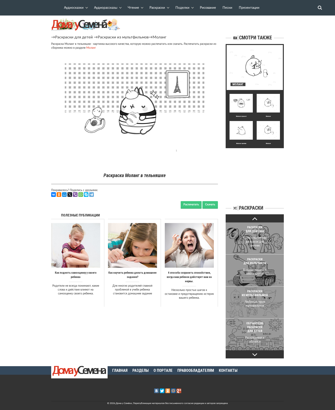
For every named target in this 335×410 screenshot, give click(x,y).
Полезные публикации (80, 215)
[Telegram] (91, 194)
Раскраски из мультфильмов (123, 37)
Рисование (208, 7)
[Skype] (86, 194)
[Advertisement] (255, 172)
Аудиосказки (74, 7)
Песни (227, 7)
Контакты (228, 370)
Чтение (133, 7)
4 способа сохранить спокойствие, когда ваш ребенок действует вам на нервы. (189, 277)
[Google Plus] (179, 390)
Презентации (249, 7)
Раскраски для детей (74, 37)
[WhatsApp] (80, 194)
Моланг (159, 37)
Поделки (182, 7)
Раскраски (157, 7)
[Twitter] (162, 390)
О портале (163, 370)
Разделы (140, 370)
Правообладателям (195, 370)
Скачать (210, 204)
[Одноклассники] (59, 194)
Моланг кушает (241, 116)
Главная (120, 370)
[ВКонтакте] (53, 194)
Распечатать (191, 204)
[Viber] (75, 194)
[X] (69, 194)
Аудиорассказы (105, 7)
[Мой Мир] (64, 194)
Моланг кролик (241, 143)
